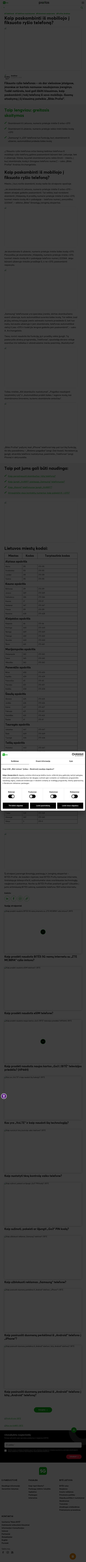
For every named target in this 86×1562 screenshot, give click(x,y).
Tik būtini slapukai (16, 806)
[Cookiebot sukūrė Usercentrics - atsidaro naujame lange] (73, 754)
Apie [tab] (71, 761)
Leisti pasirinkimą (43, 806)
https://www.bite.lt (10, 775)
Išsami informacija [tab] (43, 761)
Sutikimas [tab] (15, 761)
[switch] (32, 796)
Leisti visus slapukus (70, 806)
